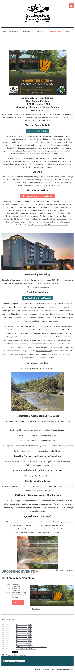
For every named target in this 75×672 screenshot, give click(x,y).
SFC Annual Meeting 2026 (17, 578)
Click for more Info (43, 351)
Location (7, 592)
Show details (36, 609)
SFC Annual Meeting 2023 (24, 629)
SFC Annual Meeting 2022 (24, 631)
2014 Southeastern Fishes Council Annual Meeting (31, 647)
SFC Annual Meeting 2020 (24, 635)
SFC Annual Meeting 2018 (24, 639)
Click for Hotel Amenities (12, 207)
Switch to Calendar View (66, 570)
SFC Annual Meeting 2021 (24, 633)
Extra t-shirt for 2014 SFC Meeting (26, 649)
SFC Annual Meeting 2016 (24, 643)
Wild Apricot (50, 670)
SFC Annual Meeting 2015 (24, 645)
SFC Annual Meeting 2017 (24, 641)
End (9, 588)
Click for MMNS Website (37, 131)
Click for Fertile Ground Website (37, 298)
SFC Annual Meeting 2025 (24, 625)
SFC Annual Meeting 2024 (24, 627)
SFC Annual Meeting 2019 (24, 637)
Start (8, 584)
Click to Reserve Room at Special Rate (37, 196)
